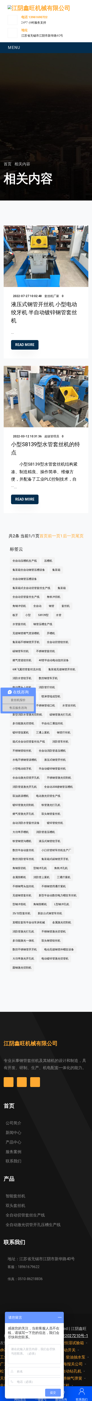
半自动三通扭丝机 (52, 723)
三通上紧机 (43, 732)
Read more (24, 345)
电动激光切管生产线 (48, 796)
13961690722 (37, 17)
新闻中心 (13, 1132)
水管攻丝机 (69, 705)
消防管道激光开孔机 (25, 786)
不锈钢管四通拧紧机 (53, 886)
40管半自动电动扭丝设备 (54, 660)
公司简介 (13, 1123)
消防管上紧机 (41, 877)
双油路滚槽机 (21, 796)
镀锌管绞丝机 (55, 823)
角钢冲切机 (19, 606)
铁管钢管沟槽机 (22, 841)
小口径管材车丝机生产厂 (56, 850)
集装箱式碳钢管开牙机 (54, 859)
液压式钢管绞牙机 (49, 841)
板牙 (15, 615)
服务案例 (13, 1151)
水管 (58, 615)
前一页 (54, 535)
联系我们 (13, 1161)
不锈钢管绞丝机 (22, 750)
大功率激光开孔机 (23, 958)
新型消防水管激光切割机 (27, 714)
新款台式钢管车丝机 (50, 913)
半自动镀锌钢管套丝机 (52, 768)
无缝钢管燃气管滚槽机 (26, 633)
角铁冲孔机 (61, 868)
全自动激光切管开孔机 (26, 777)
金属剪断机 (19, 877)
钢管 (51, 606)
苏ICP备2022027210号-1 (66, 1335)
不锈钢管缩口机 (45, 705)
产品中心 (13, 1142)
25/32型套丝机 (21, 913)
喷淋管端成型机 (50, 696)
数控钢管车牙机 (48, 678)
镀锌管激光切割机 (23, 805)
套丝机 (66, 606)
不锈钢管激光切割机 (59, 777)
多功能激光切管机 (23, 723)
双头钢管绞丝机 (50, 940)
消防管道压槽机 (45, 832)
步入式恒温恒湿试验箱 (64, 1343)
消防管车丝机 (60, 741)
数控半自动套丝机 (23, 850)
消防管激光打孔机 (23, 931)
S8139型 (43, 615)
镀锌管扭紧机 (21, 732)
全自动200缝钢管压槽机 (58, 786)
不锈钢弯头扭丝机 (23, 886)
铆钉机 (64, 1385)
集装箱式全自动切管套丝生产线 (31, 588)
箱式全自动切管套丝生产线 (29, 741)
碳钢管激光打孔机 (60, 714)
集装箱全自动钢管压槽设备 (29, 570)
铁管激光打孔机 (50, 805)
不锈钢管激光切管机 (53, 931)
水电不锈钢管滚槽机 (25, 759)
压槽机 (48, 560)
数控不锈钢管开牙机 (25, 949)
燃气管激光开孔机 (23, 813)
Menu (14, 47)
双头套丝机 (15, 1205)
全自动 (37, 606)
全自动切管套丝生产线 (26, 597)
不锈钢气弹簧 (70, 1378)
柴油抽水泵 (75, 1357)
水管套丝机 (19, 624)
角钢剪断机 (40, 904)
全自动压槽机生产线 (25, 560)
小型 (28, 615)
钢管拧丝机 (63, 732)
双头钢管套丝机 (50, 813)
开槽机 (51, 633)
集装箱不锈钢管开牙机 (26, 642)
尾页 (79, 535)
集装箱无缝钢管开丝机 (61, 669)
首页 (8, 164)
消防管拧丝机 (47, 687)
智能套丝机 (15, 1196)
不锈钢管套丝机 (45, 651)
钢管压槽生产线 (42, 624)
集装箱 (56, 570)
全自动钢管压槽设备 (25, 579)
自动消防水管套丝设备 (26, 823)
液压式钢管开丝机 (55, 759)
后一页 (69, 535)
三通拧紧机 (63, 877)
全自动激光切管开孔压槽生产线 (33, 1224)
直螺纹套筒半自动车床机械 (29, 922)
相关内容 (22, 164)
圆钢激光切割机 (22, 967)
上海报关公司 (71, 1364)
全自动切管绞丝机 (57, 642)
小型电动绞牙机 (22, 768)
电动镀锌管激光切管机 (54, 958)
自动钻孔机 (71, 1371)
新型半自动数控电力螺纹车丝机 (58, 895)
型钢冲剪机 (19, 904)
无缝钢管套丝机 (22, 895)
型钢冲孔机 (40, 868)
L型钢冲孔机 (61, 904)
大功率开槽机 (21, 832)
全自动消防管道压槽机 (52, 750)
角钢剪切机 (19, 868)
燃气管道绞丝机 (22, 660)
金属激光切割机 (61, 922)
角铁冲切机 (53, 597)
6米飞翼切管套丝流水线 (27, 669)
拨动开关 (68, 1350)
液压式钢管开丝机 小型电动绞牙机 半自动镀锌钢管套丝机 (44, 312)
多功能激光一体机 (23, 940)
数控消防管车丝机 (23, 859)
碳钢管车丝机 (21, 651)
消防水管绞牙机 (22, 678)
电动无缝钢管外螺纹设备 (59, 949)
